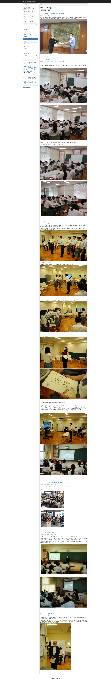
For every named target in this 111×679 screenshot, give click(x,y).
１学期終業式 (43, 221)
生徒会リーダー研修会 (45, 59)
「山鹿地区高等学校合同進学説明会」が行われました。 (53, 482)
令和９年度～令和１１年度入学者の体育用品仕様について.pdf (29, 82)
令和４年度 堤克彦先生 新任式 (48, 613)
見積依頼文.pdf (26, 81)
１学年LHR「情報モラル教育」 (47, 532)
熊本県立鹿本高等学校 (30, 1)
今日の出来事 (61, 61)
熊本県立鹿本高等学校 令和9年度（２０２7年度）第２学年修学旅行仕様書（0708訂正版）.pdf (29, 68)
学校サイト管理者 (53, 15)
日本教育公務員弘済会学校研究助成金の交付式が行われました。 (55, 13)
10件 (48, 10)
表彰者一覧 (45, 262)
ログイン (86, 1)
